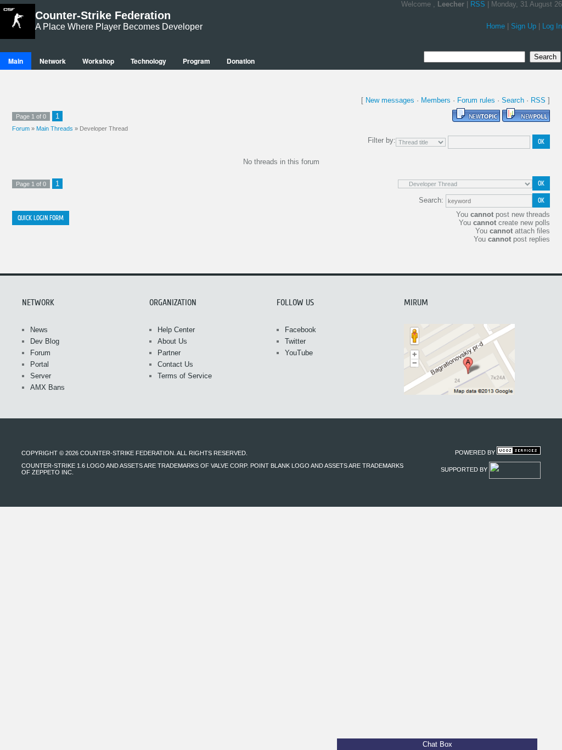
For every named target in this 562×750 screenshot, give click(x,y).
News (39, 330)
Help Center (176, 330)
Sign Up (523, 26)
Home (495, 26)
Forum (21, 128)
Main (15, 61)
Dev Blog (44, 341)
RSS (477, 4)
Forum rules (476, 100)
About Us (172, 341)
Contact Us (175, 364)
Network (53, 61)
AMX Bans (47, 387)
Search (513, 100)
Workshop (98, 61)
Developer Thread (104, 128)
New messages (390, 100)
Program (196, 61)
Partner (169, 353)
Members (436, 100)
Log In (552, 26)
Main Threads (54, 128)
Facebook (300, 330)
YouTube (299, 353)
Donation (241, 61)
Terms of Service (185, 376)
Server (40, 376)
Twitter (295, 341)
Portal (39, 364)
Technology (148, 61)
